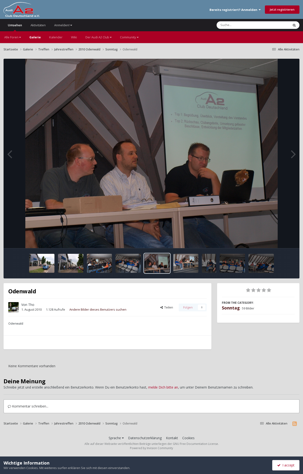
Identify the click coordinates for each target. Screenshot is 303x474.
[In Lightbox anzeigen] (151, 153)
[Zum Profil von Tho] (13, 307)
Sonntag (231, 308)
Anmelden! (62, 25)
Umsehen (15, 25)
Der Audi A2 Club (97, 37)
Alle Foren (11, 37)
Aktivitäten (38, 25)
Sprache (115, 438)
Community (128, 37)
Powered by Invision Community (151, 448)
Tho (31, 304)
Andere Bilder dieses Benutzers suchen (97, 309)
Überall (278, 25)
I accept (287, 465)
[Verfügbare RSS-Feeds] (294, 423)
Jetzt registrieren (282, 9)
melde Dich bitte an (163, 387)
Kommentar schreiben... (29, 406)
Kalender (55, 37)
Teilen (168, 307)
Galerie (35, 37)
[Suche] (294, 25)
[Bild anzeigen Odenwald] (41, 263)
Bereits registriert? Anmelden (234, 10)
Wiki (74, 37)
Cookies (188, 438)
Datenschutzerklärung (145, 438)
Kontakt (172, 438)
